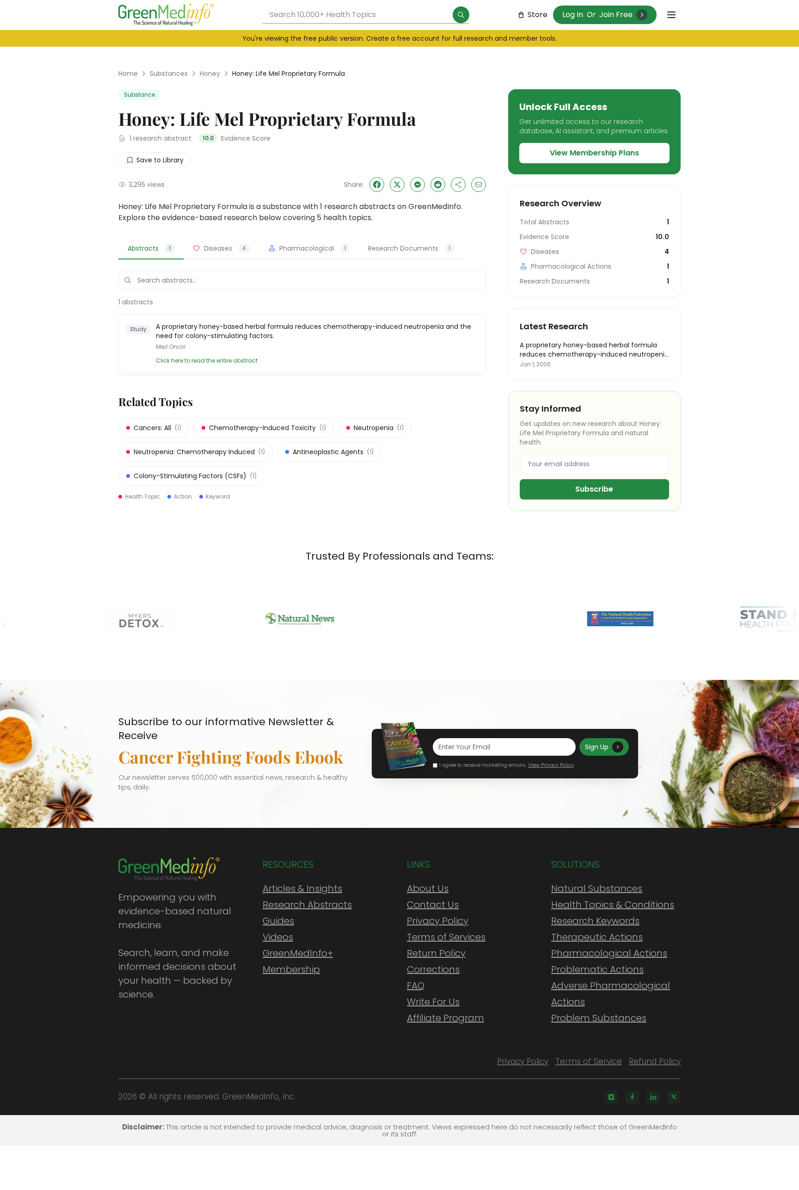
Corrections (433, 969)
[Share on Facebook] (376, 184)
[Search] (461, 14)
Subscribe (594, 489)
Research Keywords (595, 920)
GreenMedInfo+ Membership (298, 961)
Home (128, 73)
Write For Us (433, 1001)
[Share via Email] (478, 184)
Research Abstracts (307, 904)
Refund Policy (655, 1061)
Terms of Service (588, 1061)
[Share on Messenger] (417, 184)
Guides (278, 920)
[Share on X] (397, 184)
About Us (428, 888)
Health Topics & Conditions (612, 904)
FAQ (415, 985)
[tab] (151, 248)
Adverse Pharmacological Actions (610, 993)
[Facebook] (632, 1097)
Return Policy (436, 953)
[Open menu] (671, 15)
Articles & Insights (302, 888)
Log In (572, 14)
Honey (210, 73)
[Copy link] (458, 184)
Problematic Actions (597, 969)
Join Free (616, 14)
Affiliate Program (445, 1017)
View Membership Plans (594, 153)
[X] (674, 1097)
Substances (169, 73)
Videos (278, 937)
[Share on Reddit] (437, 184)
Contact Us (433, 904)
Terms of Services (446, 937)
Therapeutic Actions (597, 937)
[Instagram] (611, 1097)
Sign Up (596, 747)
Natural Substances (596, 888)
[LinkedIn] (653, 1097)
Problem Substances (598, 1017)
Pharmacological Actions (609, 953)
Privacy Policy (437, 920)
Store (537, 14)
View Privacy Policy (551, 765)
